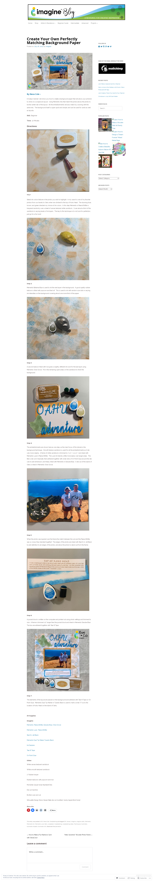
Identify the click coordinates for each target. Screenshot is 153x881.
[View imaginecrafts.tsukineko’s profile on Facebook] (99, 46)
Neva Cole (46, 821)
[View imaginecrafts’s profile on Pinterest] (106, 46)
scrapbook (51, 824)
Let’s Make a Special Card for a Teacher (109, 84)
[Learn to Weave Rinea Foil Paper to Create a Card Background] (105, 161)
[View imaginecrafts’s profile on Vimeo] (110, 46)
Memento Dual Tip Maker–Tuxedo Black (40, 740)
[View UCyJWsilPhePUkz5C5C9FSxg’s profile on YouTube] (108, 46)
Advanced (85, 23)
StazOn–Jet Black (32, 735)
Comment (85, 867)
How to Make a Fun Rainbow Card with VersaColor (39, 836)
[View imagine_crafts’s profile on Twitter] (101, 46)
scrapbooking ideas (68, 824)
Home (30, 23)
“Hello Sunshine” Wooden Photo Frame (78, 835)
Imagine (48, 46)
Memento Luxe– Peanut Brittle (37, 730)
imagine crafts (80, 821)
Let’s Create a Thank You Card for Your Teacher (111, 93)
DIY (42, 821)
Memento (88, 821)
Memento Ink (30, 824)
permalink (58, 826)
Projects (93, 23)
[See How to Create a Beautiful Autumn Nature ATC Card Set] (105, 148)
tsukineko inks (42, 826)
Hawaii (69, 821)
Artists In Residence (47, 23)
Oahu (45, 824)
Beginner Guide (63, 23)
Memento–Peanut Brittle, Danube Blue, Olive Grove (44, 725)
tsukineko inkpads (32, 826)
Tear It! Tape (31, 750)
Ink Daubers (31, 745)
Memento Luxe (39, 824)
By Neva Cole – (34, 94)
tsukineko (84, 824)
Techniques (77, 824)
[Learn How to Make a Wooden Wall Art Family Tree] (119, 124)
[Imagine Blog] (76, 12)
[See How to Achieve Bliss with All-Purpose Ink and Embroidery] (119, 149)
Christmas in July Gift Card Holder (108, 96)
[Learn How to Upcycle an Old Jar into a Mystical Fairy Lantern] (105, 125)
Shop (36, 23)
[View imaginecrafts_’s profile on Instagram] (104, 46)
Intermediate (75, 23)
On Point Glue (31, 755)
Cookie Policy (41, 877)
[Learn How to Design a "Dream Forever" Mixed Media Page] (118, 136)
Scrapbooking (53, 821)
